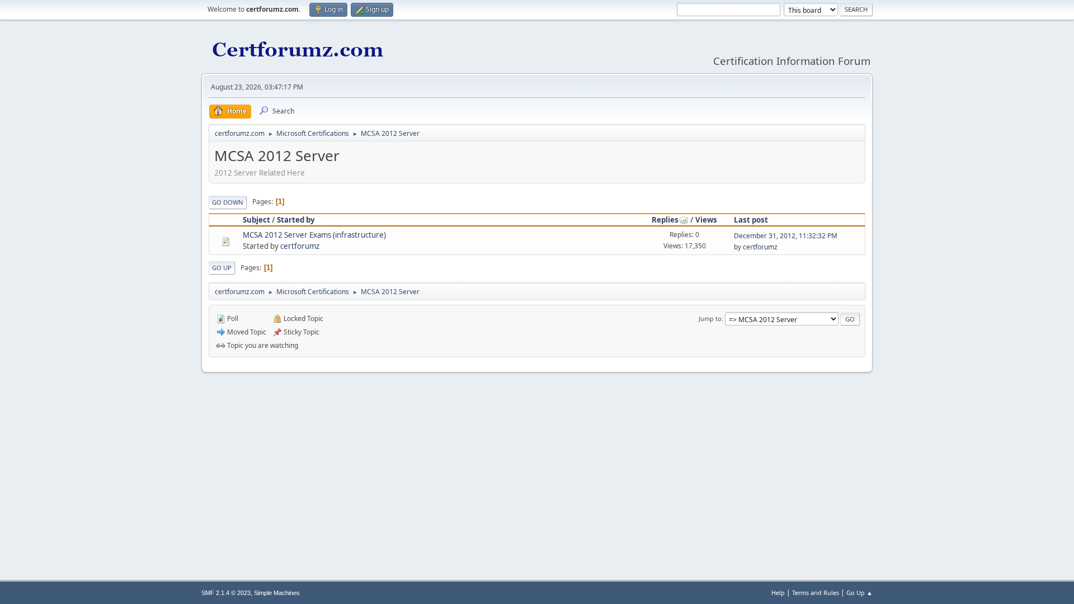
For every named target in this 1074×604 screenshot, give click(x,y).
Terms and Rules (815, 592)
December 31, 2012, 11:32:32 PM (785, 235)
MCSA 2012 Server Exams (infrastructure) (314, 235)
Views (706, 220)
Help (778, 592)
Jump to (710, 318)
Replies (665, 220)
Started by (296, 220)
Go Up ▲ (859, 592)
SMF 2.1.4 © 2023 (226, 592)
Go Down (227, 202)
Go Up (222, 267)
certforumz (299, 246)
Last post (751, 220)
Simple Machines (277, 592)
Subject (256, 220)
